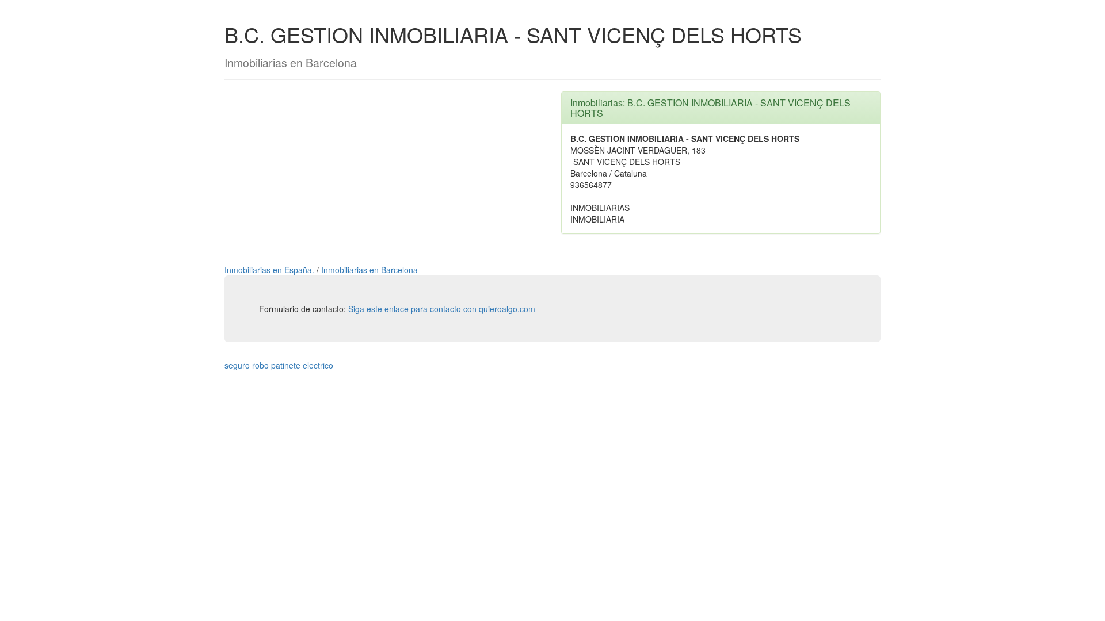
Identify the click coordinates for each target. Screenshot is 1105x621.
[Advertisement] (384, 171)
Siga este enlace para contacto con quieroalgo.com (441, 309)
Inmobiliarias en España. (270, 269)
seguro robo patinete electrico (278, 365)
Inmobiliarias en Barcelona (369, 269)
